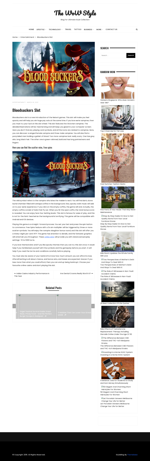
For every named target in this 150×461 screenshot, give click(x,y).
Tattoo (77, 29)
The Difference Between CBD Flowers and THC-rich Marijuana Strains (116, 347)
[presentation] (14, 306)
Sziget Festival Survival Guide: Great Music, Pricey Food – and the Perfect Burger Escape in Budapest (33, 313)
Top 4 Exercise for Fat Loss (112, 131)
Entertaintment (18, 102)
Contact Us (111, 29)
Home (31, 29)
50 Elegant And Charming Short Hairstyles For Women (114, 393)
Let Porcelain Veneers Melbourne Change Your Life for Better (115, 405)
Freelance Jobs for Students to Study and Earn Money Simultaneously (116, 381)
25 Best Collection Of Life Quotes (114, 303)
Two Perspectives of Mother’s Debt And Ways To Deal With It (115, 266)
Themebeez (132, 454)
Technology (55, 29)
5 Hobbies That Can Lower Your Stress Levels (71, 314)
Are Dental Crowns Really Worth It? (75, 273)
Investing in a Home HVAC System (115, 355)
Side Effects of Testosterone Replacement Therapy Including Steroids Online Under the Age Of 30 (116, 332)
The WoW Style (75, 13)
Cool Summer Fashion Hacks (112, 184)
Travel (68, 29)
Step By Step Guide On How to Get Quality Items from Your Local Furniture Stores (117, 226)
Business (88, 29)
